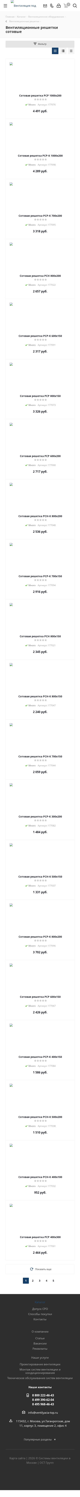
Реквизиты (40, 1348)
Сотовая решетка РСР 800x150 (40, 396)
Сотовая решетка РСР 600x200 (40, 456)
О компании (40, 1331)
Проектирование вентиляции (40, 1364)
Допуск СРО (40, 1309)
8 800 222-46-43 (43, 1395)
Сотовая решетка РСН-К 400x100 (40, 1177)
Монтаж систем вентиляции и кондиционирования (40, 1371)
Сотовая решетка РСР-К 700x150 (40, 576)
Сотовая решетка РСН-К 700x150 (40, 756)
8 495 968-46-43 (43, 1404)
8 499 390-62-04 (43, 1400)
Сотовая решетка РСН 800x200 (40, 275)
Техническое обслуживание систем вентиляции (40, 1378)
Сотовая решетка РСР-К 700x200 (40, 215)
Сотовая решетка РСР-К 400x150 (40, 1056)
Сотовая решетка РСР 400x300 (40, 1237)
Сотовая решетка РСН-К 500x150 (40, 876)
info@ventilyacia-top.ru (43, 1412)
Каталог (40, 1302)
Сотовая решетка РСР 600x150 (40, 996)
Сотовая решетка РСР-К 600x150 (40, 335)
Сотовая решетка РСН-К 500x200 (40, 1116)
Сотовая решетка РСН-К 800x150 (40, 696)
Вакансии (40, 1343)
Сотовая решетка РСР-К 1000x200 (40, 155)
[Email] (45, 6)
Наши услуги (40, 1357)
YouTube (49, 1477)
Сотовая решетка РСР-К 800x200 (40, 936)
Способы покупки (40, 1314)
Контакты (40, 1319)
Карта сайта (17, 1458)
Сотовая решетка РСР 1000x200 (40, 95)
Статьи (40, 1338)
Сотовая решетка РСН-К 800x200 (40, 516)
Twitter (40, 1477)
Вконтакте (30, 1477)
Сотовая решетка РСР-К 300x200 (40, 816)
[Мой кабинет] (59, 6)
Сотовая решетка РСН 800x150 (40, 636)
